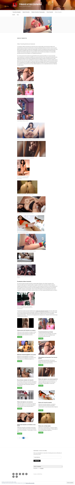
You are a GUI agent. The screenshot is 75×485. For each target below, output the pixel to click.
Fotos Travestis (50, 12)
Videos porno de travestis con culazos (26, 330)
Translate (41, 468)
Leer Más (19, 336)
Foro (18, 14)
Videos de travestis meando (45, 402)
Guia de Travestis (26, 12)
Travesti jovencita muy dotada (45, 332)
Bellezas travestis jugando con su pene (26, 354)
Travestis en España (17, 12)
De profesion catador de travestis (25, 380)
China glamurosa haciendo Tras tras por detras (47, 358)
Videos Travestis (58, 12)
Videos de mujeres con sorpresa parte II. (48, 379)
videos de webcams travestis (42, 310)
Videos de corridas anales (44, 426)
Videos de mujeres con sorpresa (25, 402)
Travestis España (30, 4)
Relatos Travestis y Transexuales (38, 12)
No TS (14, 14)
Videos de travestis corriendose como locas (26, 425)
